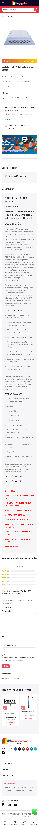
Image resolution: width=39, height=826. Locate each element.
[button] (23, 708)
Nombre (5, 636)
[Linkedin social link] (21, 97)
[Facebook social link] (10, 97)
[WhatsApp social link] (23, 97)
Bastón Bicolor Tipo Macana (28, 712)
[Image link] (15, 741)
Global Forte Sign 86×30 (10, 718)
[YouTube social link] (18, 97)
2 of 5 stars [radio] (18, 607)
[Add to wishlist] (7, 93)
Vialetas (11, 16)
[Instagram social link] (15, 97)
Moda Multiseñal (29, 716)
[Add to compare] (3, 93)
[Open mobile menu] (3, 3)
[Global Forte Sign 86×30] (10, 702)
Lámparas (33, 714)
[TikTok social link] (26, 97)
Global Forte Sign (10, 719)
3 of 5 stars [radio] (20, 607)
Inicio (4, 16)
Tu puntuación (7, 607)
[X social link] (12, 97)
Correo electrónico (9, 646)
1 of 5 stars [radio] (16, 607)
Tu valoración (7, 611)
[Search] (35, 9)
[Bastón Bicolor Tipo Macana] (28, 702)
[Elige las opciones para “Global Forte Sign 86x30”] (5, 708)
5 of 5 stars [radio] (23, 607)
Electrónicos (25, 714)
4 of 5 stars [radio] (22, 607)
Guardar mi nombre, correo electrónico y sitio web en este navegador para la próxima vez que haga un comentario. (18, 657)
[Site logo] (19, 3)
